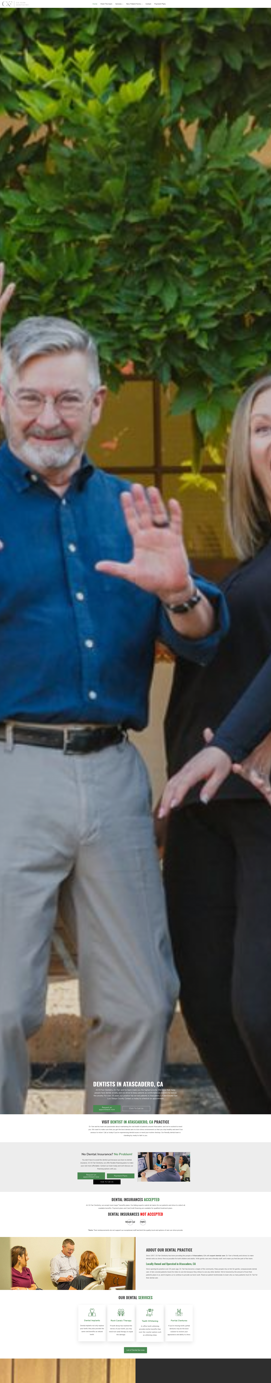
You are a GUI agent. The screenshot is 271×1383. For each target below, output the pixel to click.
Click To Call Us (136, 1108)
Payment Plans (160, 4)
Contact (148, 4)
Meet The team (106, 4)
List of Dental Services (136, 1350)
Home (95, 4)
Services (118, 4)
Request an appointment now (107, 1108)
